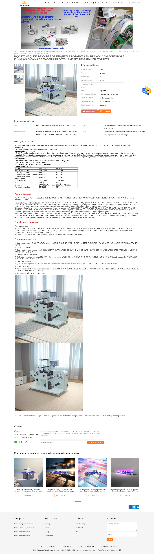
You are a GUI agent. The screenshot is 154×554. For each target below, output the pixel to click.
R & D (77, 532)
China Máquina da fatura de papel (43, 550)
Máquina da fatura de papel (32, 416)
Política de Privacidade (109, 546)
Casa (40, 546)
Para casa (48, 3)
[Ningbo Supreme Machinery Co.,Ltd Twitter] (134, 507)
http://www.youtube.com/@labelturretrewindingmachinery (36, 149)
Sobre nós (65, 3)
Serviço (47, 532)
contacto (106, 111)
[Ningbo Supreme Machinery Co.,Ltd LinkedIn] (137, 507)
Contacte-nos (106, 3)
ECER (119, 550)
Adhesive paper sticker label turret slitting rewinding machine (105, 416)
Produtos (57, 3)
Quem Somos (67, 546)
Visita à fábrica (77, 3)
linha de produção (81, 524)
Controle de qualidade (92, 3)
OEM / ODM (79, 528)
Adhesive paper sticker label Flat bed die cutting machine (63, 416)
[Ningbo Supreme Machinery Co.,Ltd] (24, 3)
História (47, 528)
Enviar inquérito (95, 442)
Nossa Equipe (49, 536)
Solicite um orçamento (120, 3)
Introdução (48, 524)
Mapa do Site (89, 546)
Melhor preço (90, 111)
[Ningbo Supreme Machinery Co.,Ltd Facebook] (130, 507)
